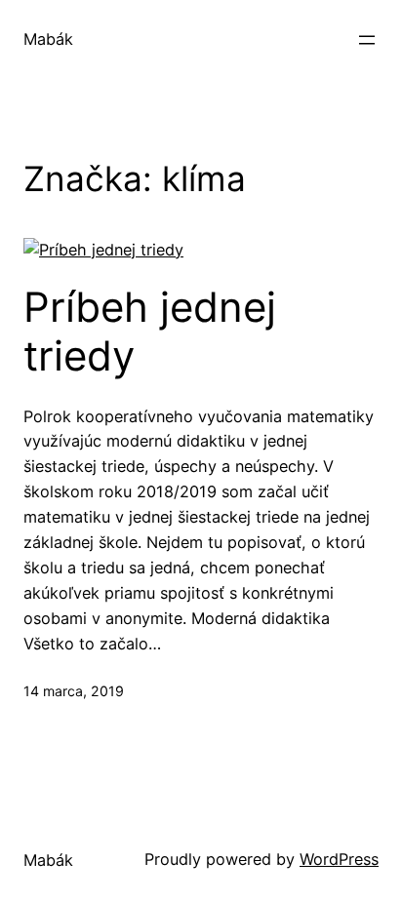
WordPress (339, 859)
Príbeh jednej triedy (149, 331)
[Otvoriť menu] (367, 40)
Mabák (48, 39)
